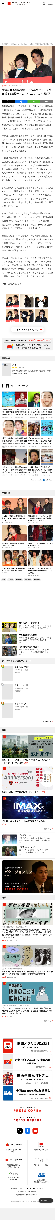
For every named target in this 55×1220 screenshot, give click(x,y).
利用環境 (21, 1192)
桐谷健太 (28, 579)
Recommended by (37, 480)
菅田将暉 (19, 579)
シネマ (10, 579)
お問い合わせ (31, 1192)
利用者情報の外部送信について (27, 1195)
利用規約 (40, 1188)
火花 (18, 110)
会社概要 (14, 1188)
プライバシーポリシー (27, 1188)
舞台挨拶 (37, 579)
